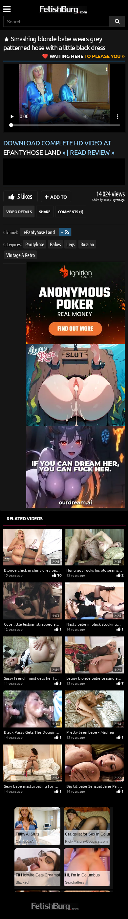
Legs (70, 244)
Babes (55, 244)
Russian (87, 244)
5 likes (24, 196)
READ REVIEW (90, 152)
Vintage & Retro (20, 254)
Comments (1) (70, 211)
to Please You (85, 56)
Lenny (108, 199)
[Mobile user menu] (6, 6)
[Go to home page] (75, 8)
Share (44, 211)
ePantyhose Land (39, 232)
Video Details (19, 211)
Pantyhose (34, 244)
